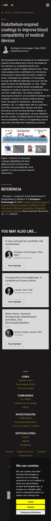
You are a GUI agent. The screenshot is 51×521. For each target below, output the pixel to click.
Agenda (25, 441)
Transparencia (25, 455)
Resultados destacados (25, 422)
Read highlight (14, 265)
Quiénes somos (25, 380)
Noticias (25, 437)
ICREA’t (25, 407)
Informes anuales (25, 388)
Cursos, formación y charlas (25, 426)
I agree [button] (30, 502)
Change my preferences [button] (30, 512)
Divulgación (25, 445)
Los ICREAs (25, 399)
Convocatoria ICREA (25, 384)
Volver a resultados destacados (19, 12)
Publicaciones (25, 418)
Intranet (9, 451)
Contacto (41, 451)
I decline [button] (30, 507)
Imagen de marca (25, 451)
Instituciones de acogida (25, 403)
